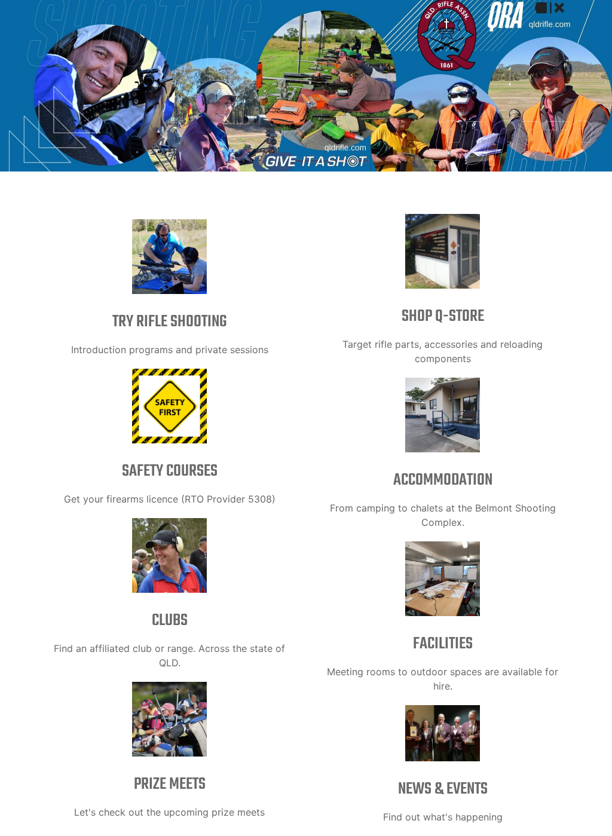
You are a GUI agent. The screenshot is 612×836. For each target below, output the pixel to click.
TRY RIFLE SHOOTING (169, 322)
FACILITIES (443, 644)
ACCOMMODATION (442, 480)
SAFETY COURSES (170, 471)
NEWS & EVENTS (443, 789)
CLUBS (170, 620)
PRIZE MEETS (170, 784)
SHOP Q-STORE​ (443, 316)
